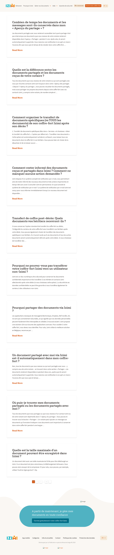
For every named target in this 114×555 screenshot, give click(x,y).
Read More (17, 50)
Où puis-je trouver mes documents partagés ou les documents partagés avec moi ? (40, 405)
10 (46, 481)
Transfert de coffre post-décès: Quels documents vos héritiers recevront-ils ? (39, 219)
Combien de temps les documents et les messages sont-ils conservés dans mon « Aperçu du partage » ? (39, 25)
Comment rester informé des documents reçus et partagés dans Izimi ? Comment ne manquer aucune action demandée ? (41, 170)
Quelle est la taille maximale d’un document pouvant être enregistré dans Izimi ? (39, 453)
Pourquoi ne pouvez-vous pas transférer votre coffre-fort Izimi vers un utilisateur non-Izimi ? (40, 268)
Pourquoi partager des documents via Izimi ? (41, 309)
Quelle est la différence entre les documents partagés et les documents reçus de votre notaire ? (38, 72)
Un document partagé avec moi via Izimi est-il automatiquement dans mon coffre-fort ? (40, 358)
